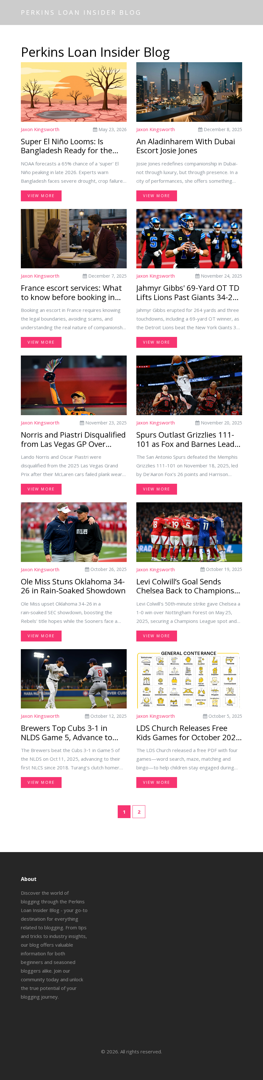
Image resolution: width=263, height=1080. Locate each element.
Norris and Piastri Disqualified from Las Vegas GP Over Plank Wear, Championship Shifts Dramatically (73, 439)
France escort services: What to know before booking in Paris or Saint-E (71, 292)
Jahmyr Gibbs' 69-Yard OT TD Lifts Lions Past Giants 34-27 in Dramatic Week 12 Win (187, 292)
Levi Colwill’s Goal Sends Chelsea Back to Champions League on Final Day (185, 586)
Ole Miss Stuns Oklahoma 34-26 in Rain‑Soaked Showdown (73, 586)
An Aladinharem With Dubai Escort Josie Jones (185, 146)
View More (41, 195)
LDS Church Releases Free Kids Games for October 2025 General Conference (188, 733)
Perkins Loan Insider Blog (81, 12)
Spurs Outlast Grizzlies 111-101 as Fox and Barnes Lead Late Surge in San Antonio (185, 439)
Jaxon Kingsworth (40, 129)
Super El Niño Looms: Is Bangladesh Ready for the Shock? (66, 146)
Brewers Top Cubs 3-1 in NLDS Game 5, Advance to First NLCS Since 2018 (66, 733)
